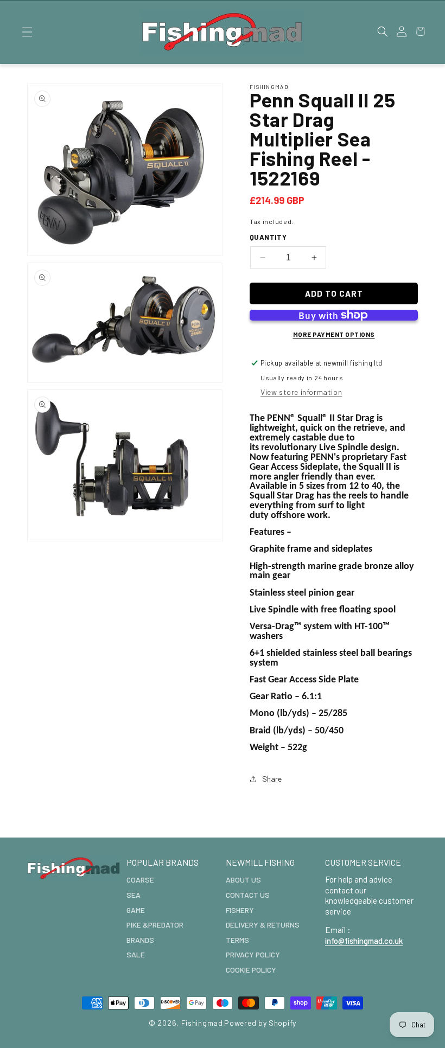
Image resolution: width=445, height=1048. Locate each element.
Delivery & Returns (263, 924)
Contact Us (248, 894)
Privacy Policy (253, 954)
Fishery (240, 910)
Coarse (140, 879)
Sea (133, 894)
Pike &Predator (154, 924)
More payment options (334, 334)
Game (135, 910)
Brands (140, 939)
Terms (237, 939)
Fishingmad (202, 1022)
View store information (301, 392)
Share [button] (272, 778)
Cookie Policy (251, 969)
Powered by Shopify (260, 1022)
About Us (243, 879)
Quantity (268, 237)
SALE (135, 954)
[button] (26, 32)
